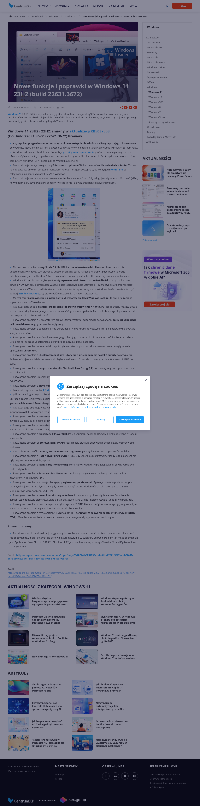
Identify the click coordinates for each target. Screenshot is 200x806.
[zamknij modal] (146, 380)
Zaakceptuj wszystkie (130, 419)
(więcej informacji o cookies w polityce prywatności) (90, 407)
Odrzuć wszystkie (71, 419)
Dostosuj (100, 419)
